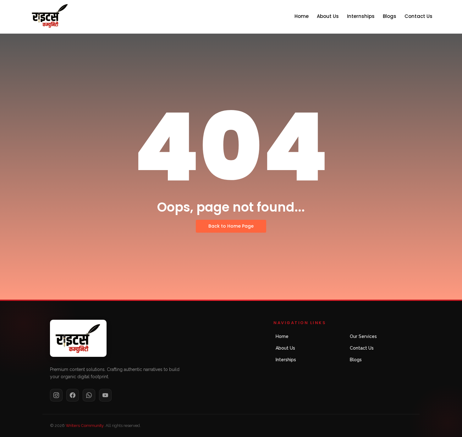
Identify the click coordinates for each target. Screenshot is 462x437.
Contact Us (418, 16)
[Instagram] (56, 395)
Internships (361, 16)
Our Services (363, 336)
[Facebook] (72, 395)
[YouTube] (105, 395)
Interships (286, 359)
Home (301, 16)
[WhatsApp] (89, 395)
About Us (328, 16)
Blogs (389, 16)
